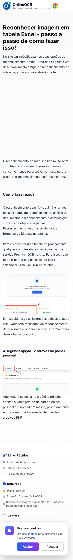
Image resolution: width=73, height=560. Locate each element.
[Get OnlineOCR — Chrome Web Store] (55, 6)
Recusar (52, 546)
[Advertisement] (36, 115)
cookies (32, 533)
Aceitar (28, 546)
